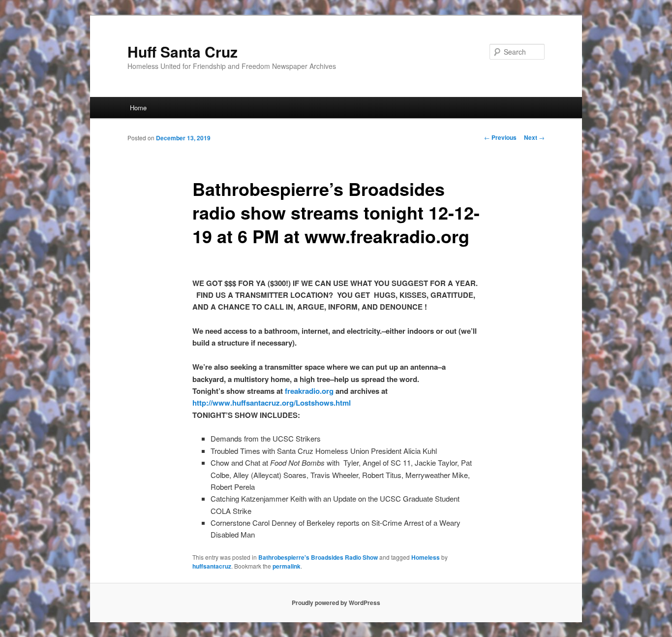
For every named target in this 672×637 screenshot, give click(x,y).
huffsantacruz (211, 566)
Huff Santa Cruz (182, 51)
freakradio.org (309, 390)
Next (534, 137)
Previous (500, 137)
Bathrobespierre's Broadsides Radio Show (318, 557)
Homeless (425, 557)
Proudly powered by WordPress (336, 602)
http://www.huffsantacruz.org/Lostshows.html (271, 402)
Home (138, 107)
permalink (287, 566)
